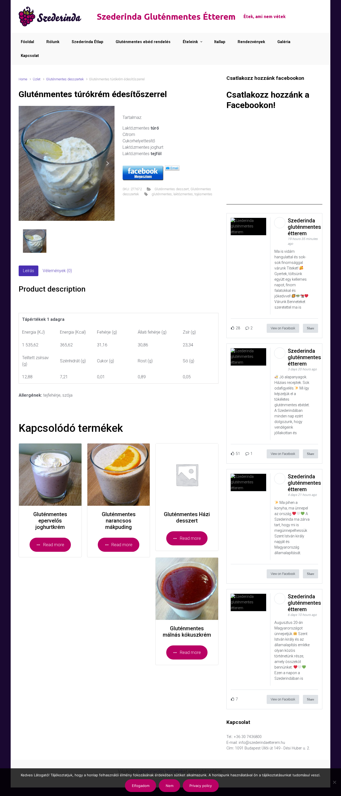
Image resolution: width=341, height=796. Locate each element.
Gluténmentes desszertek (65, 79)
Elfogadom (140, 785)
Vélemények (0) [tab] (57, 270)
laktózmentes (183, 194)
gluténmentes (162, 194)
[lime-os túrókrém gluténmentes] (67, 163)
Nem (169, 785)
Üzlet (36, 79)
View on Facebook (283, 328)
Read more (53, 544)
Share (310, 328)
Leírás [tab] (28, 270)
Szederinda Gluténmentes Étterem (166, 16)
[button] (107, 163)
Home (23, 79)
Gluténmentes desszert (172, 189)
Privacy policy (200, 785)
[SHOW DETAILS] (50, 474)
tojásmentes (203, 194)
